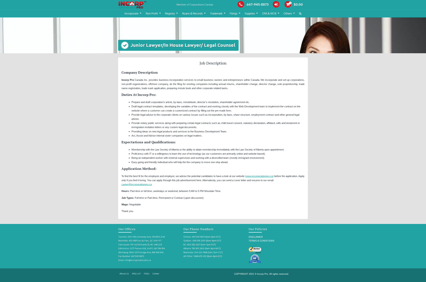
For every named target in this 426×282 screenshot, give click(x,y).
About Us (124, 274)
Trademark (216, 13)
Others (288, 13)
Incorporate (131, 13)
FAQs (146, 274)
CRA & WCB (269, 13)
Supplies (250, 13)
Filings (233, 13)
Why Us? (136, 274)
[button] (300, 13)
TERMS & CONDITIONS (261, 240)
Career (155, 274)
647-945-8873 (258, 4)
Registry (170, 13)
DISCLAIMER (256, 237)
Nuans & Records (192, 13)
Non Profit (152, 13)
